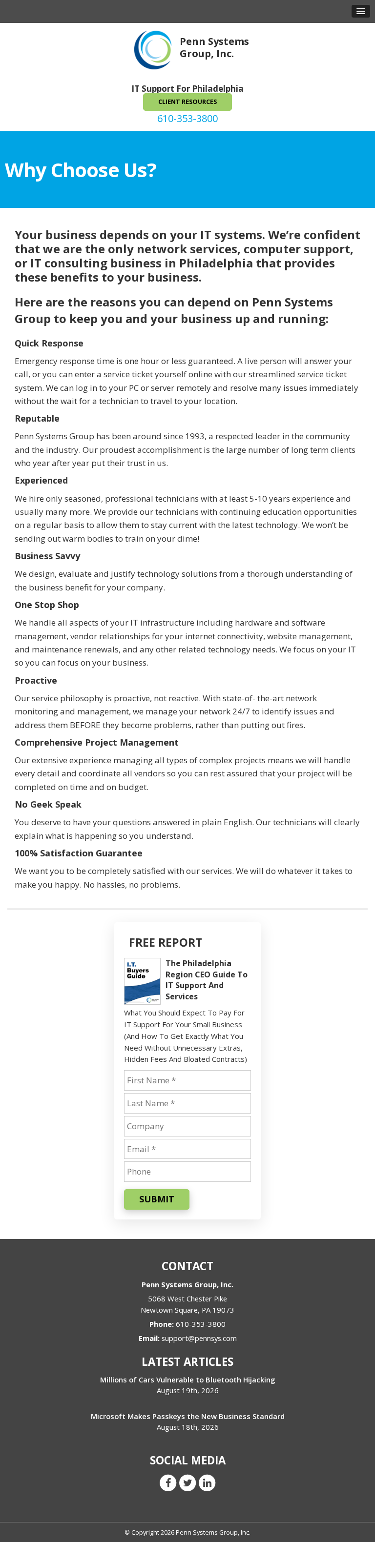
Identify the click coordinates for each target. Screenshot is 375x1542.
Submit (156, 1199)
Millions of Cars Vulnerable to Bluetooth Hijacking (187, 1379)
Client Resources (187, 101)
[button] (361, 11)
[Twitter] (187, 1482)
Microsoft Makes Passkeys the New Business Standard (188, 1416)
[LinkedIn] (207, 1482)
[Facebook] (168, 1482)
